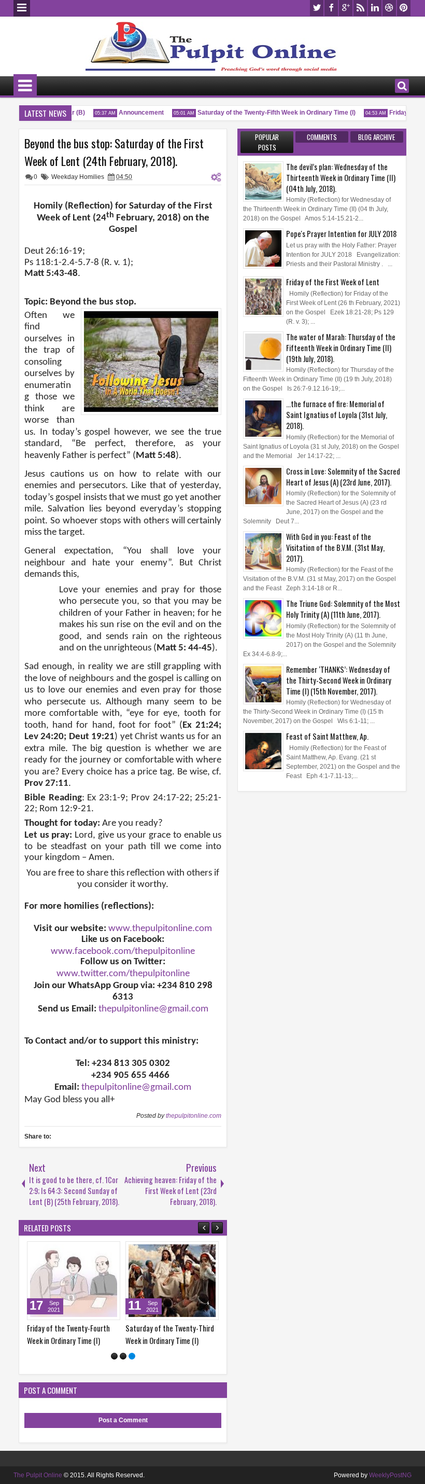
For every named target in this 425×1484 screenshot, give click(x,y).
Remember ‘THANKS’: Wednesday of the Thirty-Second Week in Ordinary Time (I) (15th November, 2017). (338, 680)
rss (360, 8)
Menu (21, 8)
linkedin (374, 8)
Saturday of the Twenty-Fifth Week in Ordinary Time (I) (268, 112)
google (345, 8)
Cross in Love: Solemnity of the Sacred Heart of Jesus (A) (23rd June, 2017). (343, 477)
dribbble (389, 8)
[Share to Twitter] (119, 1251)
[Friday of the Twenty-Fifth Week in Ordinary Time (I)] (193, 1280)
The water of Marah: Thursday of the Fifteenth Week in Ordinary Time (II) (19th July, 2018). (340, 347)
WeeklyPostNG (390, 1475)
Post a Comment (123, 1420)
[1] (114, 1356)
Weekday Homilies (77, 177)
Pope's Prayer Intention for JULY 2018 (341, 233)
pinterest (403, 8)
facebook (331, 8)
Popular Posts (267, 142)
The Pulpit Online (37, 1475)
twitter (316, 8)
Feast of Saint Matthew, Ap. (327, 736)
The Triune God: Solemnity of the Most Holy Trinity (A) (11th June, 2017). (343, 609)
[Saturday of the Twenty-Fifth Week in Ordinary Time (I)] (94, 1280)
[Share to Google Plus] (31, 1251)
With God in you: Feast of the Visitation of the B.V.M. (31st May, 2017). (335, 547)
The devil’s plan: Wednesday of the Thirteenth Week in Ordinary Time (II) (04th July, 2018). (340, 177)
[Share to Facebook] (107, 1251)
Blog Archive (376, 137)
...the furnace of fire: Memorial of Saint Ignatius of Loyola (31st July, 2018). (336, 414)
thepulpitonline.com (193, 1115)
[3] (132, 1356)
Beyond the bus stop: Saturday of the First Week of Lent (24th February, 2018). (114, 152)
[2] (123, 1356)
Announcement (132, 112)
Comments (322, 137)
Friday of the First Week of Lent (332, 281)
